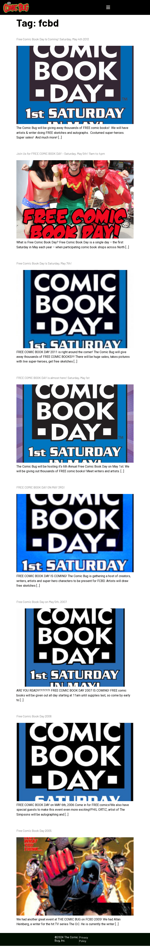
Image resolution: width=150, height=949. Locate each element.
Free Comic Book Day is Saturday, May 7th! (44, 263)
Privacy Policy (83, 939)
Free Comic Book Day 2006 (34, 716)
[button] (108, 7)
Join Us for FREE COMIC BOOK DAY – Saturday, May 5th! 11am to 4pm (60, 153)
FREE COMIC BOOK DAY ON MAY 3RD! (40, 487)
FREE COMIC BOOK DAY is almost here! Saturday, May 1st (53, 378)
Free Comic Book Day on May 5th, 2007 (41, 602)
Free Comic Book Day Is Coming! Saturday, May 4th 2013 (52, 39)
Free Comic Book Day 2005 (34, 830)
